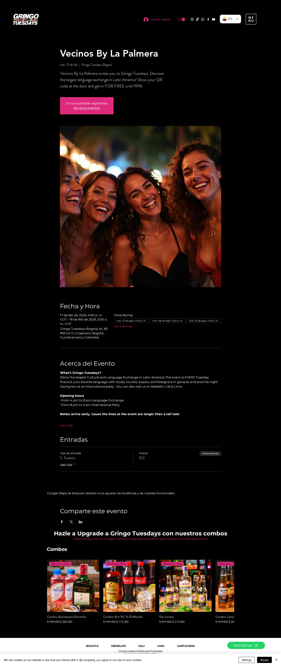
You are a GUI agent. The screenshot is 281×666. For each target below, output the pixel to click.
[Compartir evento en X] (71, 521)
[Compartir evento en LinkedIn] (80, 521)
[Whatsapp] (203, 19)
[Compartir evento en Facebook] (62, 521)
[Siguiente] (229, 585)
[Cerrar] (276, 660)
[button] (181, 19)
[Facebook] (208, 19)
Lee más (66, 425)
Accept (264, 660)
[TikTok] (197, 19)
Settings (247, 660)
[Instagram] (192, 19)
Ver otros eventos (86, 108)
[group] (140, 592)
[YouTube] (213, 19)
